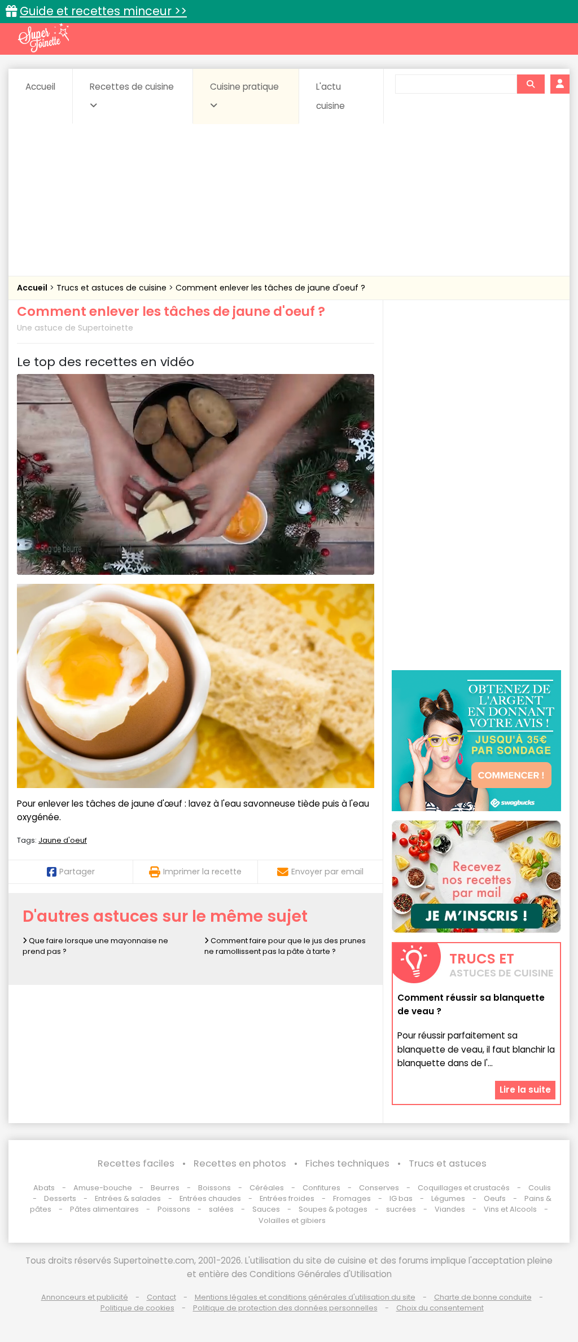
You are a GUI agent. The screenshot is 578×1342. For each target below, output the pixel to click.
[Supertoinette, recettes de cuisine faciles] (43, 38)
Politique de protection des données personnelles (285, 1308)
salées (221, 1209)
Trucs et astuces (448, 1163)
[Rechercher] (530, 84)
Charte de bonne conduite (483, 1297)
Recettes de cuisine (132, 87)
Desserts (60, 1198)
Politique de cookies (137, 1308)
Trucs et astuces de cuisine (112, 287)
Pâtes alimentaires (104, 1209)
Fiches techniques (347, 1163)
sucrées (401, 1209)
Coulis (539, 1188)
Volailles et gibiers (292, 1220)
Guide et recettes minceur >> (103, 11)
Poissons (173, 1209)
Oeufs (495, 1198)
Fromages (352, 1198)
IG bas (401, 1198)
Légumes (448, 1198)
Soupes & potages (333, 1209)
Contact (161, 1297)
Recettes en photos (240, 1163)
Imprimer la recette (202, 871)
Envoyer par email (327, 871)
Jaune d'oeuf (62, 840)
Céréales (266, 1188)
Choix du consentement (440, 1308)
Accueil (40, 87)
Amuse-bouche (102, 1188)
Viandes (450, 1209)
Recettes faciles (136, 1163)
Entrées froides (287, 1198)
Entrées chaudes (210, 1198)
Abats (44, 1188)
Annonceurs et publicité (84, 1297)
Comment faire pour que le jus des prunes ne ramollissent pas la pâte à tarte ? (285, 946)
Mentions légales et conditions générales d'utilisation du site (305, 1297)
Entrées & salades (128, 1198)
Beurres (165, 1188)
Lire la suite (525, 1089)
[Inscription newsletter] (476, 876)
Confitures (321, 1188)
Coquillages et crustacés (464, 1188)
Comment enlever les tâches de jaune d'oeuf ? (270, 287)
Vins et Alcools (510, 1209)
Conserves (379, 1188)
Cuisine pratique (244, 87)
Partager (77, 871)
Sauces (266, 1209)
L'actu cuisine (330, 96)
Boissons (214, 1188)
